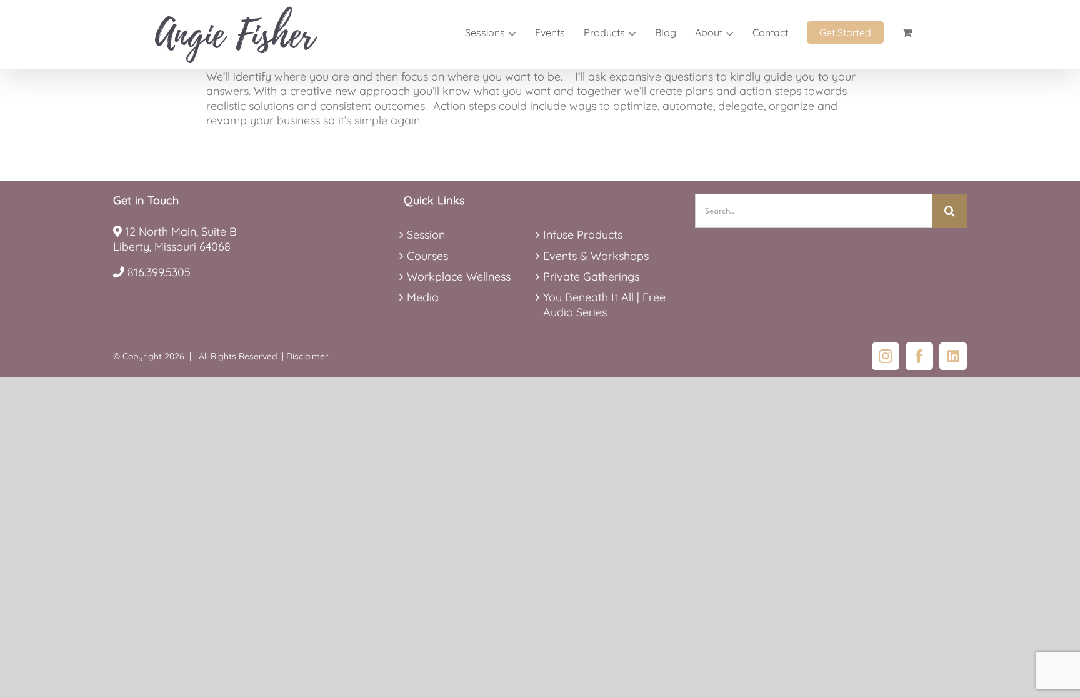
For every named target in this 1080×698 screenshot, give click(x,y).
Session (426, 234)
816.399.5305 (159, 272)
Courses (427, 256)
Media (423, 297)
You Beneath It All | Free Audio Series (604, 304)
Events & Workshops (596, 256)
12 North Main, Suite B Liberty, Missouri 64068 (175, 238)
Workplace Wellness (459, 276)
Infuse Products (582, 234)
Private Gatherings (591, 276)
